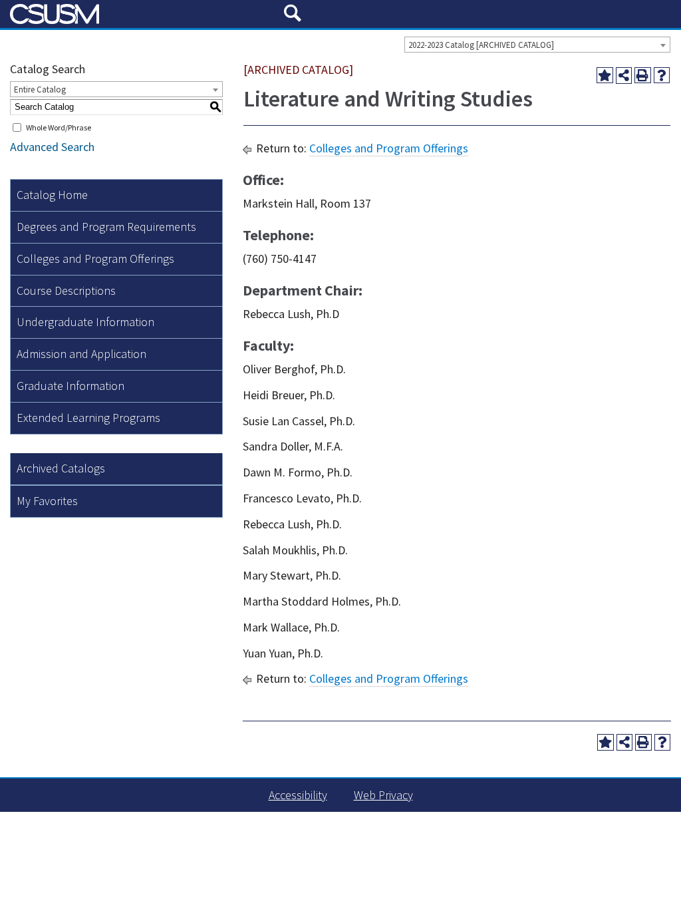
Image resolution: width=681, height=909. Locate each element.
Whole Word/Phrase (58, 127)
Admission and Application (81, 353)
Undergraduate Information (85, 321)
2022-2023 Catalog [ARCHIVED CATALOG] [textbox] (481, 45)
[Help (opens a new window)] (662, 75)
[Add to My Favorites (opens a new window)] (605, 75)
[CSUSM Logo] (142, 14)
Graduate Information (70, 385)
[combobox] (537, 45)
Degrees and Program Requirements (106, 226)
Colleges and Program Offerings (95, 258)
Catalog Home (52, 194)
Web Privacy (383, 795)
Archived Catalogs (61, 468)
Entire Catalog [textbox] (40, 89)
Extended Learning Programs (88, 417)
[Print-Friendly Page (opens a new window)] (642, 75)
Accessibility (298, 795)
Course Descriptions (66, 290)
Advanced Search (52, 146)
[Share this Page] (624, 75)
